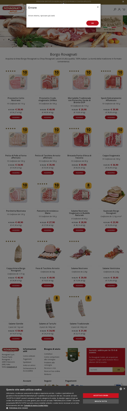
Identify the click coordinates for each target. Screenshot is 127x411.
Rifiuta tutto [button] (101, 401)
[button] (43, 408)
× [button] (124, 389)
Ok (92, 23)
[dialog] (63, 398)
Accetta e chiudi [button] (101, 395)
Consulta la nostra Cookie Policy (36, 405)
